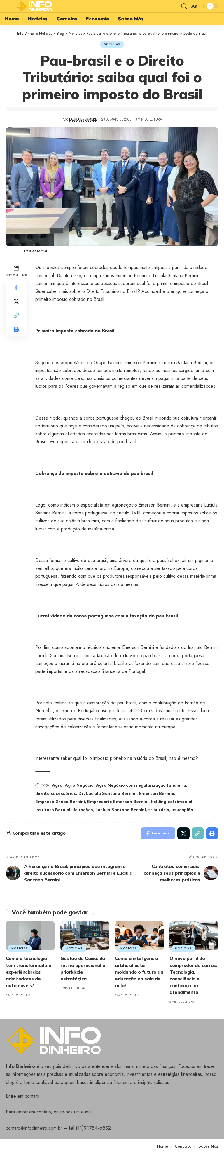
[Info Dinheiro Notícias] (35, 6)
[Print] (16, 329)
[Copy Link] (16, 315)
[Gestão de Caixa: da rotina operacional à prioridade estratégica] (84, 935)
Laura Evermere (83, 119)
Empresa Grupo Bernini (60, 801)
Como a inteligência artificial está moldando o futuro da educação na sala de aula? (139, 971)
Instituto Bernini (52, 809)
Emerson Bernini (156, 793)
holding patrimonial (171, 801)
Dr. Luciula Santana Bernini (107, 793)
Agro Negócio (79, 785)
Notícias (112, 44)
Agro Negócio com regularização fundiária (141, 785)
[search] (184, 6)
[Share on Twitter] (16, 301)
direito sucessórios (55, 793)
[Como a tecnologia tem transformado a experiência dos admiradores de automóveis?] (30, 935)
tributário (158, 809)
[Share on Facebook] (16, 287)
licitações (83, 809)
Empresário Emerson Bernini (117, 801)
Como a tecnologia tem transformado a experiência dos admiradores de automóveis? (28, 971)
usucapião (182, 809)
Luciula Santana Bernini (120, 809)
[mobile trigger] (11, 6)
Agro (57, 785)
